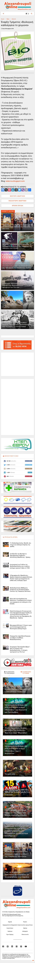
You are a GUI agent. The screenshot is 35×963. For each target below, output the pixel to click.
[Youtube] (26, 946)
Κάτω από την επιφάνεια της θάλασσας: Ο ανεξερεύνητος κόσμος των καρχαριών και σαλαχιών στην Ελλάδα (17, 246)
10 (5, 868)
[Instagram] (16, 946)
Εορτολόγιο (10, 928)
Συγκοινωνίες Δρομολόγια (25, 925)
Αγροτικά (14, 18)
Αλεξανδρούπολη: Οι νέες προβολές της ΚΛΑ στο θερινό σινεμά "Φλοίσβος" (16, 730)
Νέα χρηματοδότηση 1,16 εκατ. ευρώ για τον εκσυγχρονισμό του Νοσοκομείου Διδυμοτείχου (21, 627)
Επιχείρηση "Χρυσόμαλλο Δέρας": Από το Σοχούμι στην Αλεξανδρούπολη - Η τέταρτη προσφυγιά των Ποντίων (17, 285)
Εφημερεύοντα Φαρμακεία (10, 925)
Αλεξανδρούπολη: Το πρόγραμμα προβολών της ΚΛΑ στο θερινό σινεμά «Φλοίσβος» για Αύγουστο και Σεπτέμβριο (16, 707)
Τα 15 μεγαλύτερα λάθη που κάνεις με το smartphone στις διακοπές (17, 792)
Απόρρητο (25, 931)
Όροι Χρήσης (9, 934)
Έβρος (8, 18)
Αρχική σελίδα (17, 205)
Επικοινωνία (25, 934)
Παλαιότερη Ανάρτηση (17, 200)
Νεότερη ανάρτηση (17, 196)
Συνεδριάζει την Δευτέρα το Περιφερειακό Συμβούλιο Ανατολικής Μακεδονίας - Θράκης (20, 555)
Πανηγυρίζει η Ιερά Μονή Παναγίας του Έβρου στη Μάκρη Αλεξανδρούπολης (20, 637)
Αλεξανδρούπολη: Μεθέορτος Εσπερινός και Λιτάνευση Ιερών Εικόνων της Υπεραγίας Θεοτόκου (17, 227)
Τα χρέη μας (10, 774)
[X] (7, 946)
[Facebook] (3, 946)
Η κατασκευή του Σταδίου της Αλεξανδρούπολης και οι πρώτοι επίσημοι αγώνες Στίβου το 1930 (20, 566)
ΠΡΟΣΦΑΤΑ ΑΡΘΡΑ (10, 537)
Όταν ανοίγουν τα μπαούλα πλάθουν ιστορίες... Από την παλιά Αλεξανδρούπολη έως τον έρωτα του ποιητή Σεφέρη (16, 324)
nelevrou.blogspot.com (15, 181)
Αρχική (2, 18)
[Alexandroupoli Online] (17, 9)
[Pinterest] (21, 946)
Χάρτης (25, 928)
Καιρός (25, 921)
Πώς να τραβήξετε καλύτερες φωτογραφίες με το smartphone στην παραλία (17, 874)
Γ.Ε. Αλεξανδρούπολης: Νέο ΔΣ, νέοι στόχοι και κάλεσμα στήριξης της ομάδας (20, 544)
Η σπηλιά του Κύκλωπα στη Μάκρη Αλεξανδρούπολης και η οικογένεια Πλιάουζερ (14, 305)
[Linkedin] (12, 946)
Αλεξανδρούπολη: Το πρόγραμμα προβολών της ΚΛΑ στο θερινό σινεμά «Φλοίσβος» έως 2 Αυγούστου (16, 749)
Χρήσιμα (10, 931)
